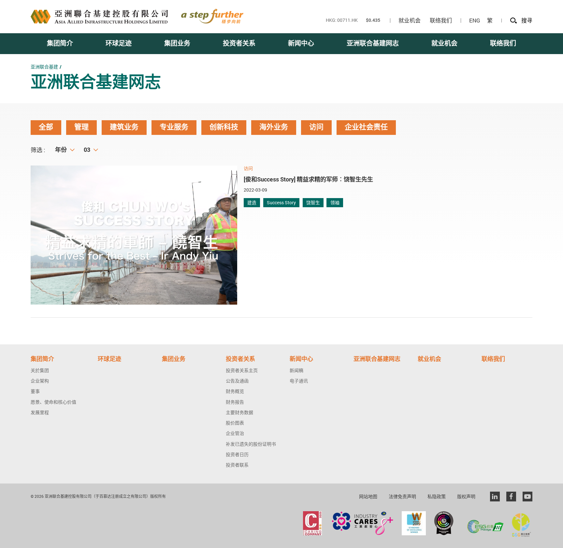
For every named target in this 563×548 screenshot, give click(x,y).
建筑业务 (124, 127)
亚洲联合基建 (44, 67)
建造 (251, 202)
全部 (46, 127)
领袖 (334, 202)
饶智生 (313, 202)
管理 (81, 127)
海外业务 (273, 127)
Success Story (281, 202)
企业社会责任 (366, 127)
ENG (474, 20)
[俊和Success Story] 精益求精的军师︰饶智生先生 (308, 179)
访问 (316, 127)
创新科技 (223, 127)
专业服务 (174, 127)
